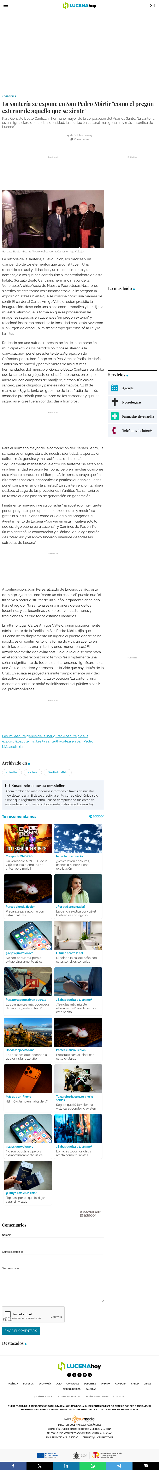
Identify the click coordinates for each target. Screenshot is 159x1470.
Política (13, 1383)
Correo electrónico (12, 1251)
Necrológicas (72, 1389)
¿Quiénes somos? (43, 1397)
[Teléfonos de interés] (132, 430)
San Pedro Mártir (57, 772)
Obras (147, 1383)
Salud (135, 1383)
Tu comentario (10, 1268)
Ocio (58, 1383)
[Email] (145, 1466)
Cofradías (9, 96)
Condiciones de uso (69, 1397)
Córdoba (120, 1383)
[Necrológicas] (132, 402)
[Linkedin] (66, 1466)
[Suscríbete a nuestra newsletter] (53, 795)
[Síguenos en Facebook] (69, 1375)
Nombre (6, 1235)
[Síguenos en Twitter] (74, 1375)
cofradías (11, 772)
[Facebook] (13, 1466)
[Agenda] (132, 388)
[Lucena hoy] (79, 1369)
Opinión (105, 1383)
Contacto (119, 1397)
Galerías (91, 1389)
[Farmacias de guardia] (132, 416)
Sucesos (28, 1383)
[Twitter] (39, 1466)
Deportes (90, 1383)
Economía (45, 1383)
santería (32, 772)
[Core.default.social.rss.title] (90, 1375)
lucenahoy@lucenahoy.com (96, 1437)
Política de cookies (97, 1397)
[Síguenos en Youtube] (85, 1375)
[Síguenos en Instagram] (79, 1375)
